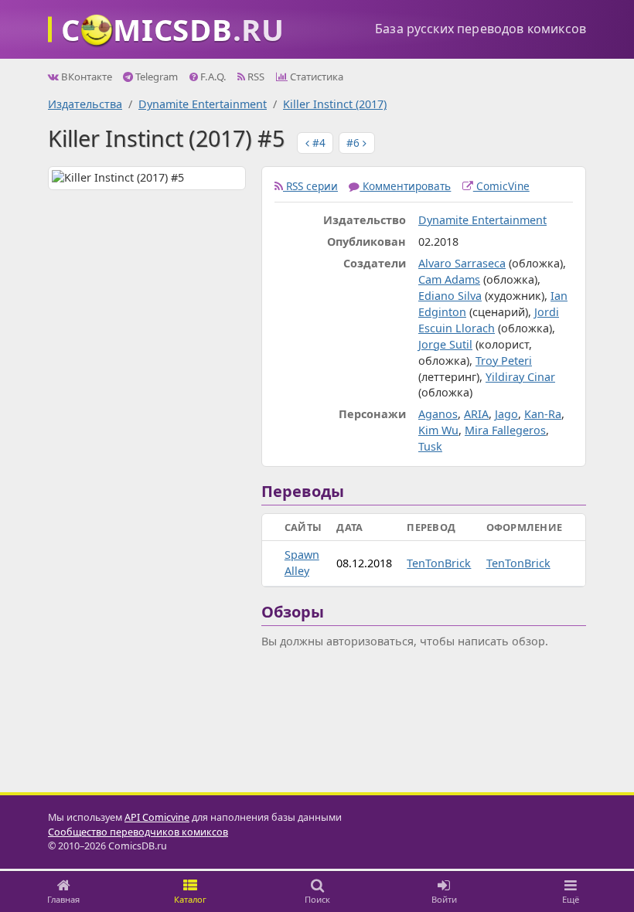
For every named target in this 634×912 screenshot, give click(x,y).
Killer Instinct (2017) (335, 104)
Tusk (430, 446)
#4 (317, 142)
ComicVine (501, 186)
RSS (254, 76)
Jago (506, 414)
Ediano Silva (450, 295)
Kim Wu (438, 430)
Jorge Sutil (445, 344)
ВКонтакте (85, 76)
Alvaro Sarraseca (462, 263)
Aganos (438, 414)
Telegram (155, 76)
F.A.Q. (212, 76)
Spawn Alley (302, 562)
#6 (354, 142)
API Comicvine (156, 817)
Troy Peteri (504, 360)
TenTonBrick (439, 563)
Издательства (85, 104)
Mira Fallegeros (505, 430)
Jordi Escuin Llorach (488, 320)
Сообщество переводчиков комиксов (138, 832)
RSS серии (310, 186)
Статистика (315, 76)
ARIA (476, 414)
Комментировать (405, 186)
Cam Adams (449, 279)
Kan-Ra (542, 414)
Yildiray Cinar (520, 376)
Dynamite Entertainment (202, 104)
